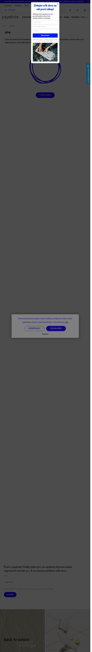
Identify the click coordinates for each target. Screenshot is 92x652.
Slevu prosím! (45, 35)
